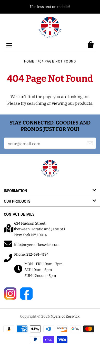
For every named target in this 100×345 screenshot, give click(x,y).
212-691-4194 (37, 254)
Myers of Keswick (65, 316)
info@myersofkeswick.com (36, 245)
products (83, 103)
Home (29, 61)
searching (36, 103)
